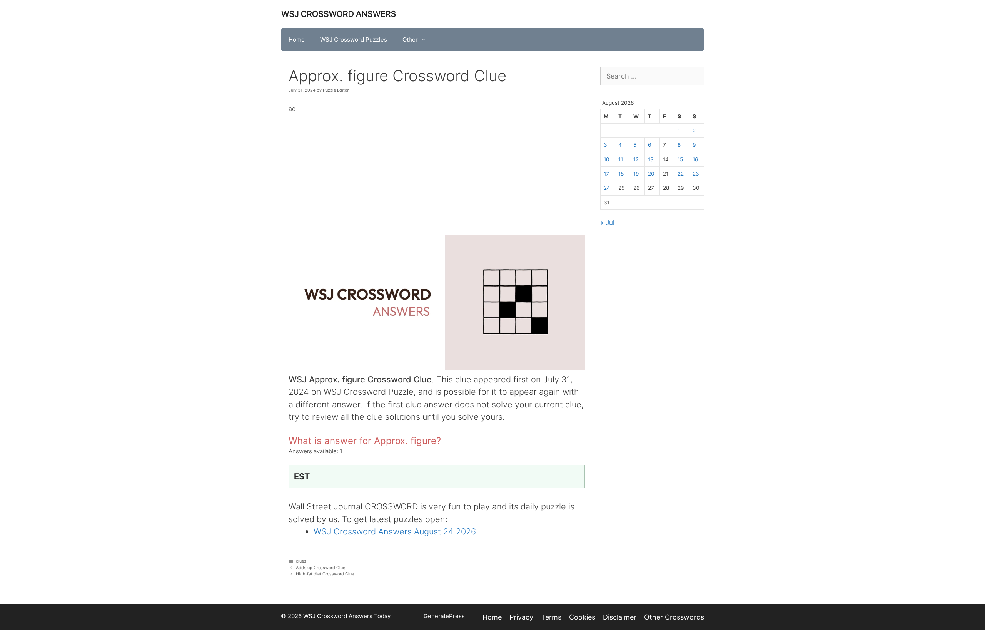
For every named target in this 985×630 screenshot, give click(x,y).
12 (636, 159)
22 (681, 174)
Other (410, 39)
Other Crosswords (674, 617)
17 (606, 174)
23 (696, 174)
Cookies (582, 617)
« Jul (607, 222)
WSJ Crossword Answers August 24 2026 (395, 531)
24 (607, 188)
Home (297, 39)
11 (620, 159)
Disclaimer (619, 617)
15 (680, 159)
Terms (551, 617)
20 (651, 174)
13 (651, 159)
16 (695, 159)
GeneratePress (444, 616)
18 (621, 174)
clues (301, 561)
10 (606, 159)
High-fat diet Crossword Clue (325, 573)
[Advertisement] (436, 168)
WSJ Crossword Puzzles (353, 39)
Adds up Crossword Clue (320, 567)
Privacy (521, 617)
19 (636, 174)
